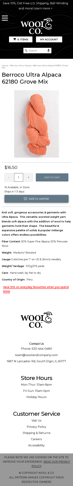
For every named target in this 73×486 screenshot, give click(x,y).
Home (5, 65)
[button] (36, 199)
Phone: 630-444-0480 (36, 348)
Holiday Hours (36, 397)
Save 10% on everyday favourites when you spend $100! (36, 289)
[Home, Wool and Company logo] (36, 26)
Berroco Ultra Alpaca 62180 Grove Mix (35, 66)
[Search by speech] (48, 50)
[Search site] (26, 50)
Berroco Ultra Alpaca (21, 65)
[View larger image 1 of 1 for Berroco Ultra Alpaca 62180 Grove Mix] (36, 124)
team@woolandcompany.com (36, 355)
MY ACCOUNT (49, 39)
